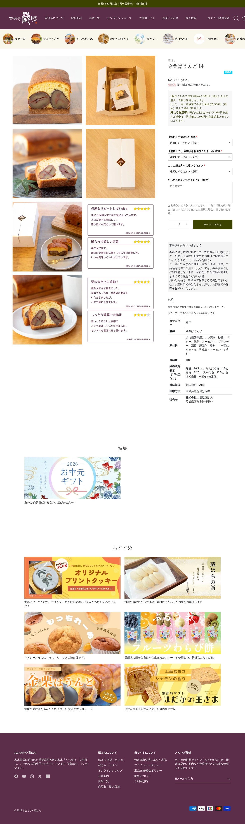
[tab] (172, 300)
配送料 (172, 84)
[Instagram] (32, 776)
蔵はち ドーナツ (108, 765)
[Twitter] (40, 776)
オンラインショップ (119, 18)
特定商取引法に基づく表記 (150, 759)
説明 (170, 299)
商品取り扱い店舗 (109, 786)
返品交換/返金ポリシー (148, 770)
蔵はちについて (54, 18)
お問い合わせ (170, 18)
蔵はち (172, 60)
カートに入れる (213, 224)
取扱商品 (76, 18)
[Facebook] (16, 776)
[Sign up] (229, 779)
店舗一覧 (94, 18)
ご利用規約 (141, 781)
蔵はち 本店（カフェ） (112, 759)
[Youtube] (24, 776)
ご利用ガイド (147, 18)
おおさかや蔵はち (32, 810)
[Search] (236, 18)
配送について (142, 775)
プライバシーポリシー (147, 765)
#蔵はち (73, 763)
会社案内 (103, 775)
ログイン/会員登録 (218, 18)
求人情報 (191, 18)
